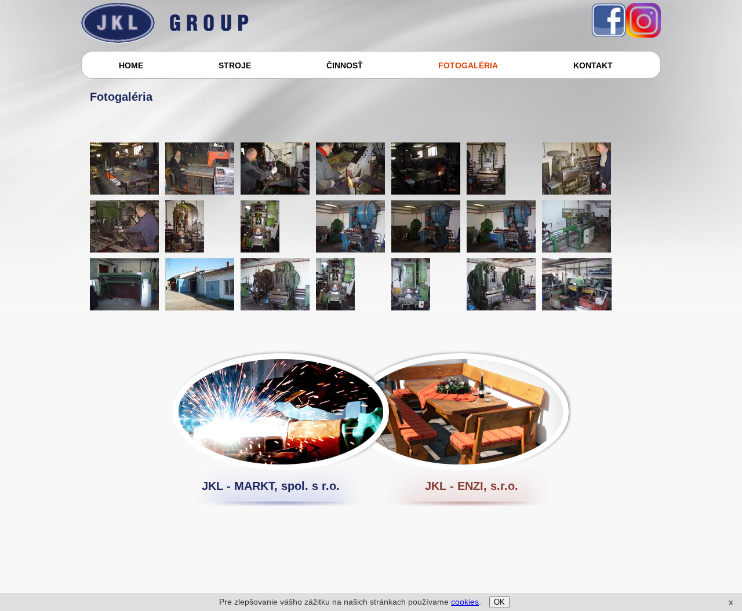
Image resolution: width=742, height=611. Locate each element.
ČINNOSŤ (344, 65)
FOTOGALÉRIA (468, 65)
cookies (465, 601)
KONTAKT (593, 65)
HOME (131, 65)
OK (499, 602)
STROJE (235, 65)
